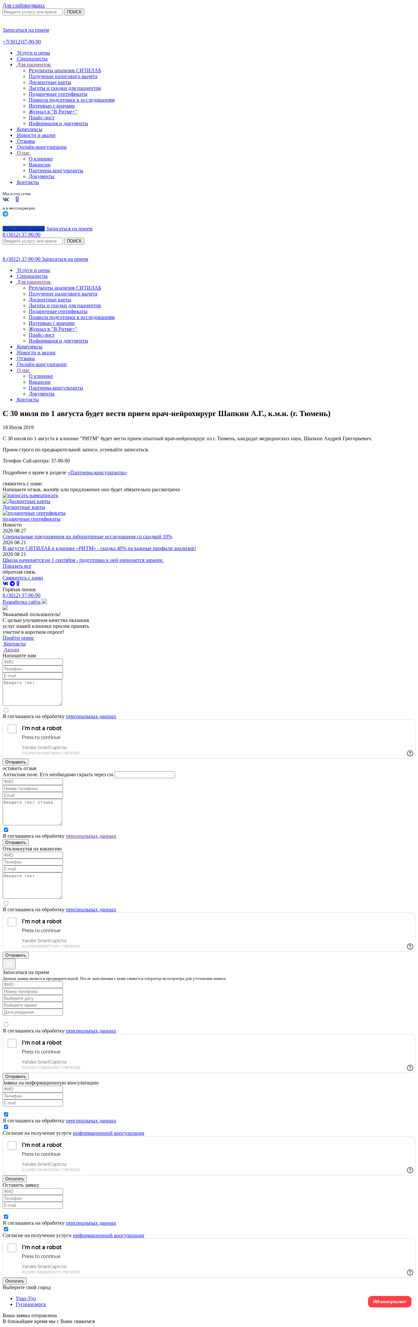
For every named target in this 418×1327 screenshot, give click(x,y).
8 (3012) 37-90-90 (22, 259)
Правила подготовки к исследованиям (72, 100)
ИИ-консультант (389, 1301)
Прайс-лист (42, 117)
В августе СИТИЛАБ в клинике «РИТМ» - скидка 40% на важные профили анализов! (99, 548)
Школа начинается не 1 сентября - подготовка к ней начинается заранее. (83, 560)
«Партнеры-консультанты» (97, 472)
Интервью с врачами (52, 106)
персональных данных (91, 716)
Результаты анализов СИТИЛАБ (65, 70)
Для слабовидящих (24, 5)
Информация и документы (58, 123)
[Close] (9, 964)
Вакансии (40, 164)
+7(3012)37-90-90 (22, 41)
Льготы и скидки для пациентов (65, 88)
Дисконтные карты (50, 82)
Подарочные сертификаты (58, 94)
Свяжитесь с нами (23, 577)
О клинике (41, 158)
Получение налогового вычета (63, 76)
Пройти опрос (18, 638)
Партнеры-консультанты (56, 170)
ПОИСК (74, 11)
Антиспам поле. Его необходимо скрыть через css (58, 774)
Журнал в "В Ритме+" (53, 111)
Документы (42, 176)
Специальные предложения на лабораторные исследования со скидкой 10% (87, 536)
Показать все (17, 566)
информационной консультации (108, 1133)
